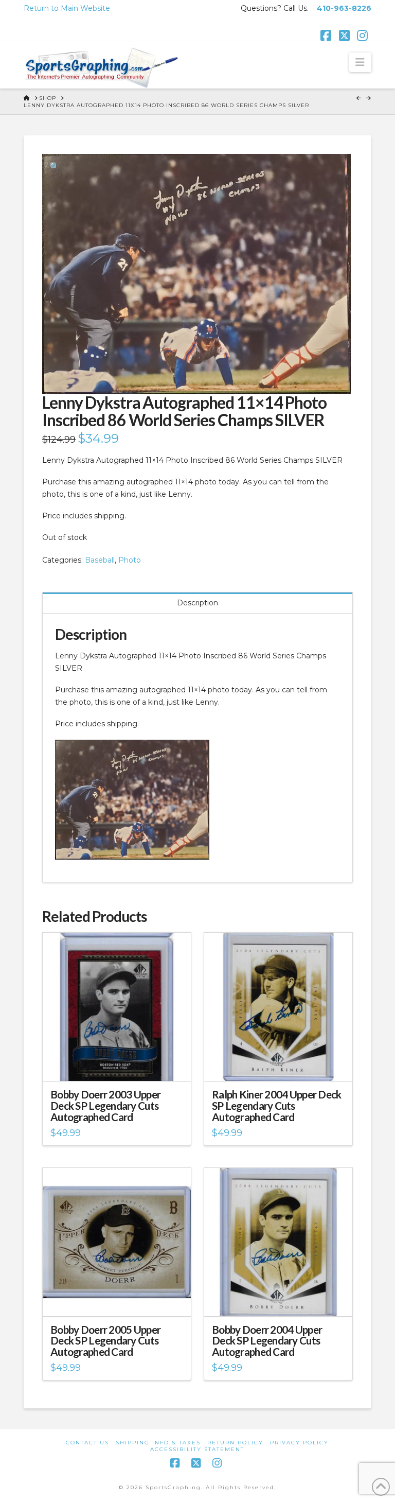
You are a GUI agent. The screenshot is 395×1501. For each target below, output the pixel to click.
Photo (129, 560)
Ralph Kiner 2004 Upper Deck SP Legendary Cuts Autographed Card (276, 1105)
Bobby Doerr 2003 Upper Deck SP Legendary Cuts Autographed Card (105, 1105)
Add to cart (121, 1064)
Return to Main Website (67, 8)
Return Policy (235, 1442)
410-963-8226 (344, 8)
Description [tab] (197, 602)
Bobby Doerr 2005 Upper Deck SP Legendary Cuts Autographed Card (105, 1340)
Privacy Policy (299, 1442)
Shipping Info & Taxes (158, 1442)
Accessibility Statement (197, 1449)
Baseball (100, 560)
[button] (360, 62)
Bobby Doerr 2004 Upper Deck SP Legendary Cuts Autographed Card (267, 1340)
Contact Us (87, 1442)
